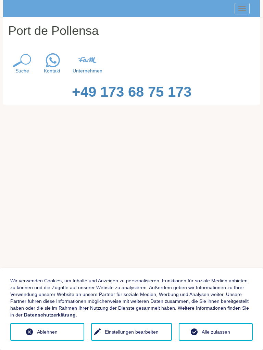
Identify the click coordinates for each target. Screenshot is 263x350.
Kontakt (52, 70)
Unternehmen (87, 70)
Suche (22, 70)
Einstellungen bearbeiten (132, 332)
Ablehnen (47, 332)
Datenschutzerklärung (50, 315)
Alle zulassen (216, 332)
